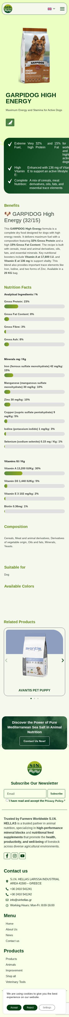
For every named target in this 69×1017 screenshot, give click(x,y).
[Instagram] (15, 856)
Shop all (11, 976)
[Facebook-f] (7, 856)
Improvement (14, 970)
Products (11, 958)
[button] (53, 8)
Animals (11, 964)
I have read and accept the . (37, 800)
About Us (11, 929)
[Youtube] (22, 856)
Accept (14, 1007)
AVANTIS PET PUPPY (34, 690)
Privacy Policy (54, 800)
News (9, 935)
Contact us (12, 940)
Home (9, 923)
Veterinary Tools (16, 981)
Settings (47, 1007)
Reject (30, 1007)
